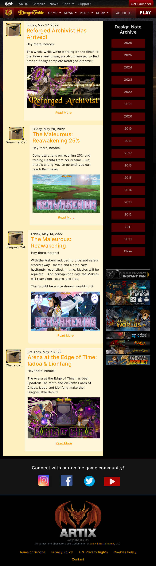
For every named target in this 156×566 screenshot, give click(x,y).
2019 (128, 128)
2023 (128, 79)
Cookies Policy (125, 552)
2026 (128, 43)
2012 (128, 214)
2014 (128, 190)
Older (128, 251)
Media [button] (85, 13)
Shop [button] (67, 4)
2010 (128, 239)
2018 (128, 141)
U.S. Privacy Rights (93, 552)
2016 (128, 165)
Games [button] (38, 4)
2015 (128, 177)
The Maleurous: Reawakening (51, 242)
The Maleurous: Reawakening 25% (56, 137)
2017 (128, 153)
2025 (128, 55)
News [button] (69, 13)
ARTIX (23, 4)
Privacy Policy (62, 552)
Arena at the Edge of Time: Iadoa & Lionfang (62, 360)
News (54, 4)
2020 (128, 116)
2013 (128, 202)
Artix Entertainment (102, 543)
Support (84, 4)
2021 (128, 104)
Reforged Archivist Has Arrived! (57, 33)
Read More (63, 112)
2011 (128, 227)
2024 (128, 67)
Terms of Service (32, 552)
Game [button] (53, 13)
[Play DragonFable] (145, 13)
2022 (128, 92)
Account (124, 13)
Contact (78, 559)
